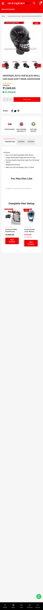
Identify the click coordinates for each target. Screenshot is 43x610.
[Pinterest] (18, 111)
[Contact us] (38, 596)
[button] (7, 83)
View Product (12, 241)
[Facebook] (12, 111)
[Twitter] (15, 111)
